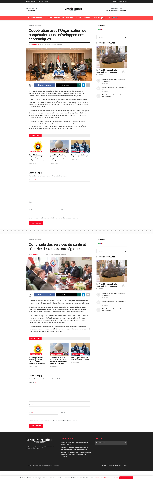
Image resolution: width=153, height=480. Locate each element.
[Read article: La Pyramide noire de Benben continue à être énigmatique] (111, 57)
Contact (46, 1)
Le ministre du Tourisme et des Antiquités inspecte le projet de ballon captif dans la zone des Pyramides (58, 158)
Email (31, 210)
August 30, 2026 (54, 163)
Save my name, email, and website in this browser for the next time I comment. (54, 218)
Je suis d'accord (126, 478)
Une (27, 18)
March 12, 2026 (46, 44)
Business (69, 18)
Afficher (28, 1)
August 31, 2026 (33, 163)
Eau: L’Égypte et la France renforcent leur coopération (80, 156)
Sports (78, 18)
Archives (96, 18)
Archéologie (59, 18)
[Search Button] (109, 18)
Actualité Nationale (37, 25)
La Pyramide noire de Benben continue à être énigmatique (107, 71)
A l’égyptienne (36, 18)
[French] (116, 17)
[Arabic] (113, 17)
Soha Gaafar (35, 44)
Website (63, 210)
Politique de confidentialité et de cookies (106, 478)
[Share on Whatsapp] (79, 85)
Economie (48, 18)
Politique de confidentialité (37, 1)
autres (87, 18)
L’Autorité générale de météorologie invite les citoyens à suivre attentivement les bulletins (37, 158)
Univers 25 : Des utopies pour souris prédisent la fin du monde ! (114, 96)
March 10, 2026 (49, 254)
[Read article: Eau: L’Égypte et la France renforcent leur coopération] (80, 146)
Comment (32, 180)
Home (30, 25)
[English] (115, 17)
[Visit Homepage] (73, 9)
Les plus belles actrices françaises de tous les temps (114, 88)
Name (31, 202)
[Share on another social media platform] (88, 85)
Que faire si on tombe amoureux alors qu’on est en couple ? (113, 80)
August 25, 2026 (75, 159)
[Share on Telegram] (83, 85)
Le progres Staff (36, 254)
